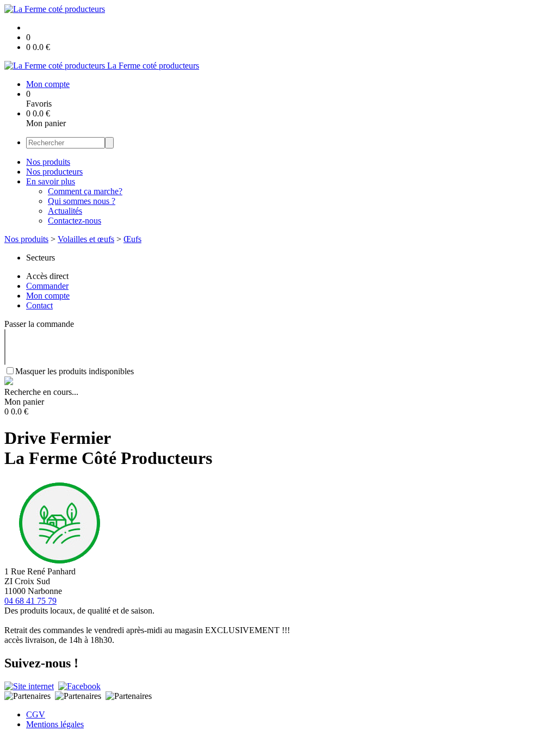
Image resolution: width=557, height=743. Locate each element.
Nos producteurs (54, 171)
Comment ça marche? (85, 191)
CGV (35, 714)
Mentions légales (55, 724)
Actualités (65, 210)
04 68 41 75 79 (30, 600)
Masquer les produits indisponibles (74, 371)
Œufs (132, 239)
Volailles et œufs (86, 239)
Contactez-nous (74, 220)
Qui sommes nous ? (81, 201)
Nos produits (48, 161)
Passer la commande (39, 324)
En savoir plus (50, 181)
